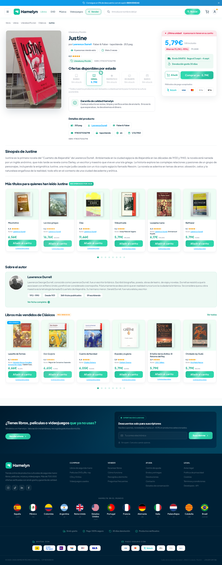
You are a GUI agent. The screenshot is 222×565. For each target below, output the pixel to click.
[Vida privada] (128, 204)
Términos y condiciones (194, 481)
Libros (43, 11)
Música (62, 11)
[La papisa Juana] (164, 204)
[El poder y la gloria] (128, 335)
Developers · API (191, 485)
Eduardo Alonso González (22, 362)
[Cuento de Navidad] (93, 335)
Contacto (150, 481)
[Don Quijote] (57, 335)
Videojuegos (76, 11)
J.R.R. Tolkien (159, 362)
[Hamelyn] (25, 11)
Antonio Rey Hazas (15, 364)
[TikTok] (15, 487)
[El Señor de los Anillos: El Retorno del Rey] (164, 335)
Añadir (174, 75)
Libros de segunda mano (81, 468)
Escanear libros (115, 468)
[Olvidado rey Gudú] (199, 335)
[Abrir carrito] (207, 11)
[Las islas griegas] (57, 204)
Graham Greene (125, 362)
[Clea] (93, 204)
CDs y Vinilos (75, 477)
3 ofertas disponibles (93, 380)
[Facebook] (28, 487)
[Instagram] (8, 487)
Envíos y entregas (154, 472)
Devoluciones (152, 477)
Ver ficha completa (37, 302)
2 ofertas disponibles (22, 248)
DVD (53, 11)
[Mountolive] (22, 204)
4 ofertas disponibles (129, 249)
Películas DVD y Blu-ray (80, 472)
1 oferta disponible (58, 249)
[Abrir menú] (7, 11)
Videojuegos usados (79, 481)
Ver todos (212, 314)
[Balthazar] (199, 204)
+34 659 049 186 (210, 560)
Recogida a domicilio (117, 477)
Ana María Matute (196, 362)
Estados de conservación (157, 485)
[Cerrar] (218, 3)
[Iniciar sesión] (215, 12)
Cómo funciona (115, 472)
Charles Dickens (90, 362)
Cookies (188, 477)
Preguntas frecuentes (118, 481)
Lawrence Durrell (82, 44)
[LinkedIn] (22, 487)
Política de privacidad (194, 472)
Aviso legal (189, 468)
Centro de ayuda (153, 468)
